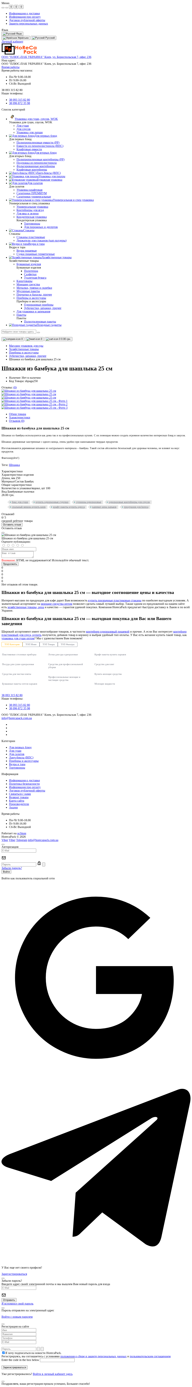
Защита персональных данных (28, 23)
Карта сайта (16, 800)
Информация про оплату (25, 16)
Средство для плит (104, 664)
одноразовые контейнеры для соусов (129, 502)
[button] (46, 57)
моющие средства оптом (56, 603)
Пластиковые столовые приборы (19, 654)
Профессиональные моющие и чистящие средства (64, 678)
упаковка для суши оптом (18, 638)
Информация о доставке (24, 13)
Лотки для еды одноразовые (63, 654)
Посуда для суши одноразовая (18, 664)
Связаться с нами (20, 793)
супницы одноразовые (88, 502)
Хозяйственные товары (24, 349)
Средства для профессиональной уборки (65, 666)
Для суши (15, 750)
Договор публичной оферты (27, 20)
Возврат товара (18, 797)
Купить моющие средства (108, 674)
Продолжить (10, 564)
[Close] (3, 532)
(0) (15, 387)
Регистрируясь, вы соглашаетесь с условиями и (86, 1356)
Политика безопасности (24, 783)
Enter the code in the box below (20, 1359)
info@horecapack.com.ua (17, 718)
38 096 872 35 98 (19, 103)
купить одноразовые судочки (52, 502)
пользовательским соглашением (150, 1356)
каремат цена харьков (104, 507)
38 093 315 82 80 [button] (12, 695)
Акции (13, 807)
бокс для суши (20, 502)
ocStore (21, 833)
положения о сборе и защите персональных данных (93, 1356)
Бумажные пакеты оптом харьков (19, 683)
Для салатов (16, 754)
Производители (19, 804)
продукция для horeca (136, 507)
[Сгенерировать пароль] (38, 1349)
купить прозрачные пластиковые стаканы (114, 600)
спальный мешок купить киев (29, 507)
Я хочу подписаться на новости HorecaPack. (33, 1353)
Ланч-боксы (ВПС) (21, 757)
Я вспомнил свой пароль (17, 1303)
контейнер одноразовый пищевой (107, 631)
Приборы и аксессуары (24, 352)
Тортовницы (17, 767)
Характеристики (19, 417)
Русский (50, 37)
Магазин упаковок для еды (26, 345)
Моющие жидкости (104, 683)
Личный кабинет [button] (12, 41)
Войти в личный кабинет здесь (53, 1374)
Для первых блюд (20, 747)
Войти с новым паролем (17, 1316)
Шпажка (14, 465)
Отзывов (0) (16, 420)
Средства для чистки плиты (16, 674)
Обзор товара (17, 414)
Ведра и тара (17, 764)
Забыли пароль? (12, 868)
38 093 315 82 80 (19, 99)
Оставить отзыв (12, 524)
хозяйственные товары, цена (26, 607)
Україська (22, 37)
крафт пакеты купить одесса (69, 507)
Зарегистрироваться (14, 1274)
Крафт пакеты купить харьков (110, 654)
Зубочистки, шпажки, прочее (27, 355)
